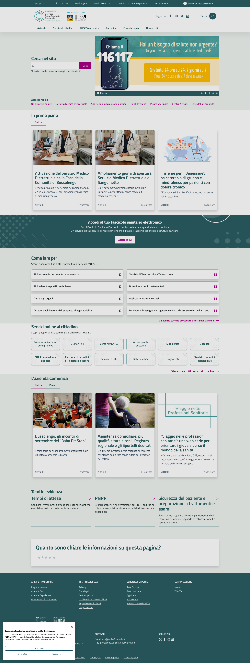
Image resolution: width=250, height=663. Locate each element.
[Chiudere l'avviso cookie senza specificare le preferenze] (72, 627)
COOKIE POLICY (48, 639)
